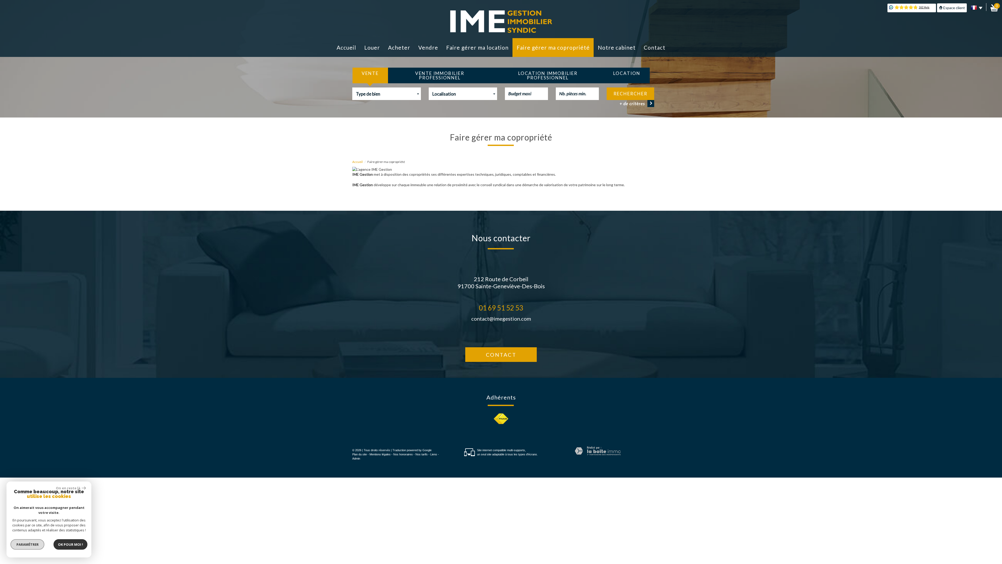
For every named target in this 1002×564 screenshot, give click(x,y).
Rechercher (630, 93)
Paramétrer (27, 544)
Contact (654, 47)
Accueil (346, 47)
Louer (372, 47)
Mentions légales (380, 454)
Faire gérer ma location (477, 47)
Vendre (428, 47)
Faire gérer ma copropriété (553, 47)
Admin (356, 458)
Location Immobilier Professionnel (547, 75)
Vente (370, 73)
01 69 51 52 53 (501, 308)
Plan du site (359, 454)
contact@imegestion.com (501, 318)
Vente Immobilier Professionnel (439, 75)
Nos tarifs (421, 454)
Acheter (399, 47)
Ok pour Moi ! (70, 544)
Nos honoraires (403, 454)
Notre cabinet (617, 47)
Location (626, 73)
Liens (433, 454)
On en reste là (68, 488)
